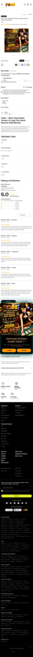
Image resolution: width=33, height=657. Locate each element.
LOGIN (9, 350)
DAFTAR (24, 350)
